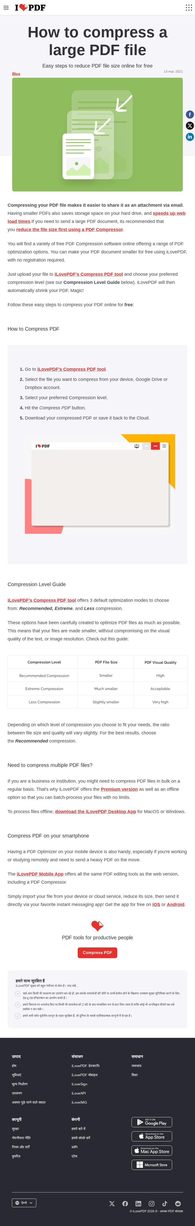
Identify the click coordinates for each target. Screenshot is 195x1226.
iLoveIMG (79, 1102)
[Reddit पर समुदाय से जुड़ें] (178, 1204)
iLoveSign (79, 1084)
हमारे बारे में (78, 1129)
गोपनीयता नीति (21, 1138)
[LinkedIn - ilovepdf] (138, 1204)
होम (14, 1066)
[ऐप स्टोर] (152, 1136)
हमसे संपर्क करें (81, 1138)
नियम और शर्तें (20, 1147)
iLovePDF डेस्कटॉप (86, 1066)
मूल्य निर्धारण (20, 1084)
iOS (156, 904)
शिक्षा (135, 1075)
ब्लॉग (74, 1147)
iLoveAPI (79, 1093)
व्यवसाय (136, 1066)
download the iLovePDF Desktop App (95, 811)
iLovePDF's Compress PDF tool (89, 274)
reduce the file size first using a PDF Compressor (69, 229)
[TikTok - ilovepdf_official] (165, 1204)
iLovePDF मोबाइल (85, 1075)
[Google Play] (152, 1122)
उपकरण (17, 1093)
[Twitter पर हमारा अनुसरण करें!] (112, 1204)
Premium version (119, 789)
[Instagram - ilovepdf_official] (152, 1204)
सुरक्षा (15, 1129)
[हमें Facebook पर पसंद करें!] (125, 1204)
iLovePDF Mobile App (40, 874)
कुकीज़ (16, 1156)
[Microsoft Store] (152, 1165)
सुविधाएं (16, 1075)
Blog (16, 74)
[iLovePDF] (30, 7)
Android (175, 904)
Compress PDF (97, 952)
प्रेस (74, 1156)
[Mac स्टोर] (152, 1150)
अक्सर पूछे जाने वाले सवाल (28, 1102)
